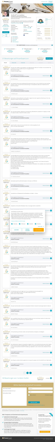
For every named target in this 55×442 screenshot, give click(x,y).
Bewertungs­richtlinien (37, 438)
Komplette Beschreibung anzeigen (16, 23)
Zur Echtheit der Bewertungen (5, 29)
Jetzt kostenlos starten (45, 431)
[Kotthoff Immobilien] (5, 13)
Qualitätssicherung (42, 438)
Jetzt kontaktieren (48, 4)
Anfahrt (13, 31)
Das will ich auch (44, 1)
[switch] (20, 223)
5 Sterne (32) (14, 62)
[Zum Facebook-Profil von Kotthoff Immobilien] (24, 35)
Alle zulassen (39, 229)
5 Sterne (46, 18)
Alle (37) (5, 62)
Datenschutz (47, 438)
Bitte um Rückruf (33, 395)
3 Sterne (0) (32, 62)
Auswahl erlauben (27, 230)
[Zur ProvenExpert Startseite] (7, 2)
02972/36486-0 (15, 36)
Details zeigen (40, 226)
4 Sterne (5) (23, 62)
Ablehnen (16, 229)
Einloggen (50, 1)
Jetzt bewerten (5, 32)
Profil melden (22, 410)
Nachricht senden (34, 402)
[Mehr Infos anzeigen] (40, 21)
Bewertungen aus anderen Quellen (5, 26)
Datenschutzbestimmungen (20, 221)
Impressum (13, 221)
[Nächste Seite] (30, 373)
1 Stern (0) (49, 62)
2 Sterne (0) (41, 62)
